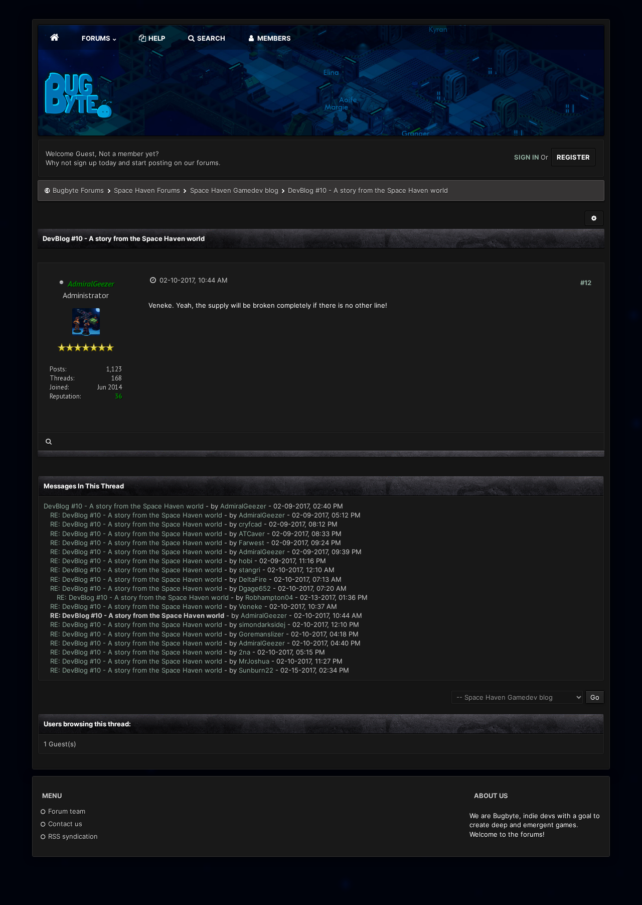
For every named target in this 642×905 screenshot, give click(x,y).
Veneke (250, 606)
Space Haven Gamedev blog (234, 190)
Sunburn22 (256, 670)
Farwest (251, 543)
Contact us (64, 824)
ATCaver (252, 534)
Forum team (65, 811)
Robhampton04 (269, 597)
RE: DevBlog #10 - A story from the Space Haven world (136, 515)
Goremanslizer (261, 634)
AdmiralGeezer (243, 506)
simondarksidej (262, 624)
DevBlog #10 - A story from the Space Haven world (124, 506)
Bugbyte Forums (78, 190)
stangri (249, 570)
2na (244, 652)
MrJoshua (254, 661)
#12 (585, 283)
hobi (245, 561)
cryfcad (250, 524)
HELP (156, 38)
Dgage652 (255, 588)
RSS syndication (72, 836)
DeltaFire (253, 579)
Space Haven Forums (147, 190)
